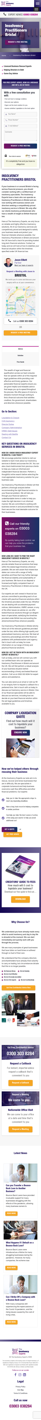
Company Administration (12, 428)
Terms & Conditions (20, 1393)
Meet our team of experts (24, 266)
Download (20, 899)
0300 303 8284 (23, 321)
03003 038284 (30, 15)
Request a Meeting (20, 1129)
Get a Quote (9, 829)
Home (4, 56)
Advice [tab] (20, 349)
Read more (11, 1214)
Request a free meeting (17, 42)
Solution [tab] (20, 356)
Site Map (20, 1390)
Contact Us (6, 438)
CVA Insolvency (8, 421)
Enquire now (20, 733)
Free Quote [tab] (20, 362)
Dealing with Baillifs (10, 434)
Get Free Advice (12, 834)
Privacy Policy (20, 1387)
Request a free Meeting (20, 333)
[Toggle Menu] (36, 9)
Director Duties (8, 425)
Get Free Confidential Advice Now (18, 988)
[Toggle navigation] (37, 3)
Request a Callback (20, 1083)
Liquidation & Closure (10, 418)
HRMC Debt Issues (9, 431)
